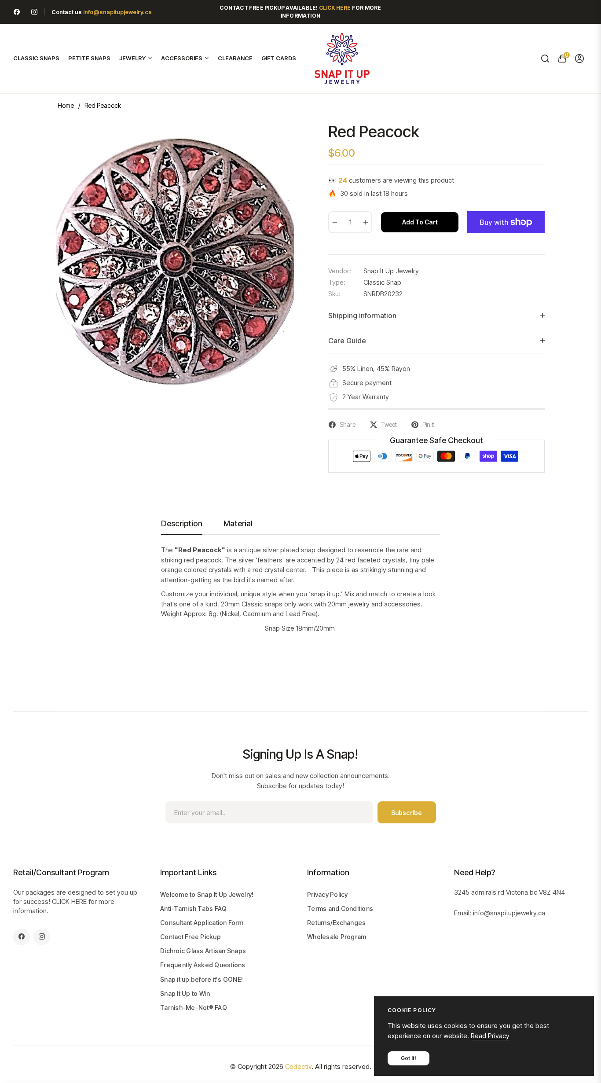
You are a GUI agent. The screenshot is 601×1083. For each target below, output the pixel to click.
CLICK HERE (69, 901)
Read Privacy (490, 1036)
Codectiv (298, 1066)
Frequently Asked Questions (203, 965)
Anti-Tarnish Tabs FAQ (193, 908)
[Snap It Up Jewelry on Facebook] (16, 11)
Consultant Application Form (201, 922)
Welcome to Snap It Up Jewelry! (207, 894)
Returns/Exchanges (336, 922)
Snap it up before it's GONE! (201, 979)
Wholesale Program (336, 936)
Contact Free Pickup (190, 936)
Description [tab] (181, 523)
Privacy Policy (327, 894)
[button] (544, 58)
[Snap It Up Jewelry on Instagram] (34, 11)
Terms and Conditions (340, 908)
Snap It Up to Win (185, 993)
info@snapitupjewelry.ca (117, 11)
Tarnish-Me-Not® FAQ (193, 1007)
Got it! (408, 1058)
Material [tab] (238, 523)
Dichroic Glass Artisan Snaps (203, 951)
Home (66, 105)
